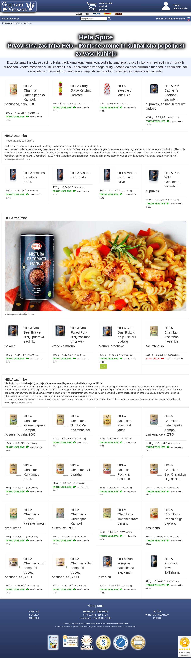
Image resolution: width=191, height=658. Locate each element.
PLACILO (34, 615)
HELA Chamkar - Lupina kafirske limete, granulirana (25, 519)
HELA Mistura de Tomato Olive (127, 177)
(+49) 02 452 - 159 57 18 (95, 615)
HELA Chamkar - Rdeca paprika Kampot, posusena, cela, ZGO (25, 95)
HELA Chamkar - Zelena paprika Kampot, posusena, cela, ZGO (25, 425)
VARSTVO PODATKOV (157, 615)
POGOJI (157, 618)
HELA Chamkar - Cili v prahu (81, 470)
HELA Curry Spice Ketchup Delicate (81, 90)
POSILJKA (33, 611)
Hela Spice (27, 23)
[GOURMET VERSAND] (19, 13)
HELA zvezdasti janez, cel (124, 90)
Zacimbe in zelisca (12, 23)
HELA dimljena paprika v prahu (34, 177)
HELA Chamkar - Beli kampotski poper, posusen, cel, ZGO (72, 568)
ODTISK (157, 611)
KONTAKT (34, 618)
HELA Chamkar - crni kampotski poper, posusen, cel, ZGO (25, 568)
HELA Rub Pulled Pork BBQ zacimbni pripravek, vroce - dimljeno (71, 337)
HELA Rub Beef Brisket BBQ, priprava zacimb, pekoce (24, 337)
